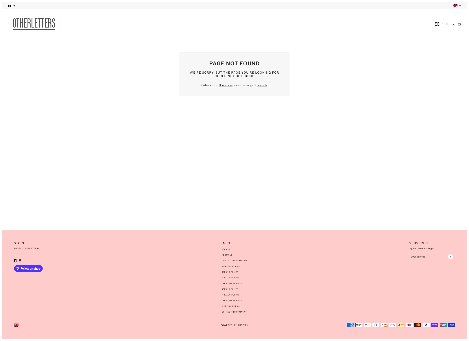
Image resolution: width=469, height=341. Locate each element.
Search (226, 249)
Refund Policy (230, 272)
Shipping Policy (231, 266)
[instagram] (14, 5)
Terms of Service (232, 283)
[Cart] (459, 24)
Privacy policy (230, 295)
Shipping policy (231, 306)
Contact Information (235, 261)
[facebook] (9, 5)
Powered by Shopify (234, 325)
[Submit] (450, 256)
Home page (225, 85)
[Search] (447, 24)
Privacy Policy (230, 278)
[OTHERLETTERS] (34, 24)
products (262, 85)
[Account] (453, 24)
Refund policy (230, 289)
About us (227, 255)
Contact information (235, 312)
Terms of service (232, 300)
